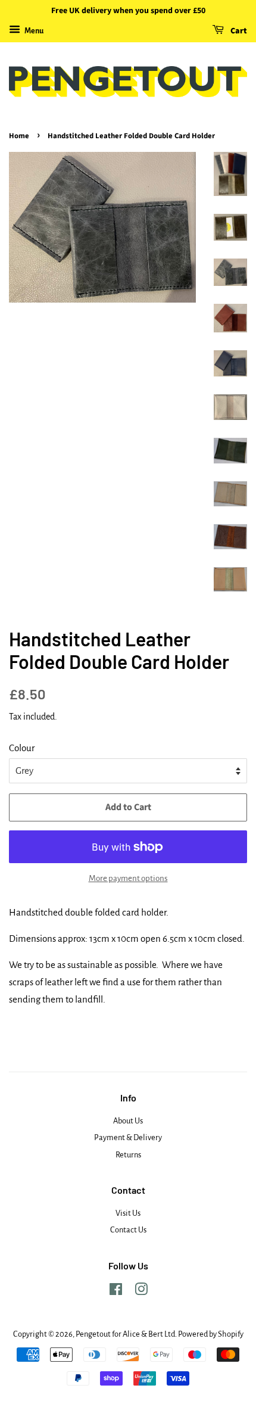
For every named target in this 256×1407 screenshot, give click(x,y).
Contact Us (128, 1229)
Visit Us (128, 1213)
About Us (128, 1120)
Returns (128, 1154)
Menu (33, 31)
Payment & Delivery (128, 1137)
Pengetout (93, 1334)
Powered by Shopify (210, 1334)
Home (19, 135)
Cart (238, 31)
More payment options (128, 878)
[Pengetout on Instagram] (141, 1291)
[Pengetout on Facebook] (116, 1291)
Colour (22, 748)
